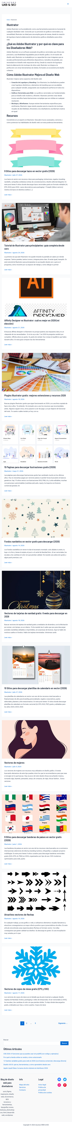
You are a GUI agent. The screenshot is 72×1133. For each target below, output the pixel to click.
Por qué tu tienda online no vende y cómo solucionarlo (22, 1057)
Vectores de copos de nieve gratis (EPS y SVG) (26, 988)
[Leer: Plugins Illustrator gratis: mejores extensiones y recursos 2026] (36, 372)
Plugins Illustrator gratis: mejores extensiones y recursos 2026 (35, 395)
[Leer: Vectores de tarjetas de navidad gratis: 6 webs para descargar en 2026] (36, 590)
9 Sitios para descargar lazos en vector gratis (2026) (29, 171)
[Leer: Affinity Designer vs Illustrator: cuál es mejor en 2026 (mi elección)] (36, 297)
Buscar (5, 1040)
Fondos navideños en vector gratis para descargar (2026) (32, 541)
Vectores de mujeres (14, 762)
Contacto (22, 1090)
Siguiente (63, 1023)
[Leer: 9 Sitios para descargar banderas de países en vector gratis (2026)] (36, 814)
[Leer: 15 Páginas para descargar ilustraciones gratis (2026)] (36, 444)
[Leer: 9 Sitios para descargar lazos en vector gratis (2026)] (36, 148)
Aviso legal (42, 1085)
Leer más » (8, 195)
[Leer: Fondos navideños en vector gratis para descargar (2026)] (36, 518)
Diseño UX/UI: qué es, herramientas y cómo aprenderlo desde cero (26, 1064)
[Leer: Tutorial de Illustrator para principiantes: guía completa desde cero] (36, 222)
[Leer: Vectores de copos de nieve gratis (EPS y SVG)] (36, 966)
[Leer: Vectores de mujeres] (36, 739)
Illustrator (7, 175)
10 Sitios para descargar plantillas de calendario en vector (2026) (35, 688)
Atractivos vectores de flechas (19, 914)
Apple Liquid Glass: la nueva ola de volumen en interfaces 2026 (25, 1068)
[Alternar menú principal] (68, 4)
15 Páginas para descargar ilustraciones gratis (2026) (30, 467)
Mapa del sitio (24, 1085)
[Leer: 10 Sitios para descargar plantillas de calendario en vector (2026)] (36, 665)
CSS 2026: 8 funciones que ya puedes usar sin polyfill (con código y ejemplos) (30, 1054)
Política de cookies (45, 1093)
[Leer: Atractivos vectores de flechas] (36, 891)
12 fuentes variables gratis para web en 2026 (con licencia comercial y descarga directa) (34, 1061)
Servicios (22, 1087)
